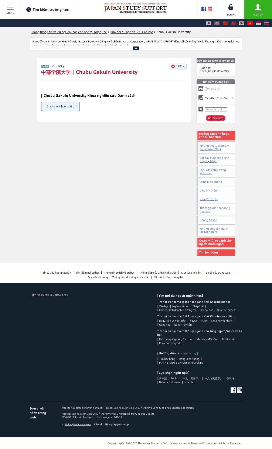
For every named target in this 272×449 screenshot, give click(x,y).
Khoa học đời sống (207, 339)
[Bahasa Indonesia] (258, 23)
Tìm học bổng (208, 252)
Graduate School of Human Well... (63, 106)
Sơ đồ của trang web (218, 272)
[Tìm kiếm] (216, 118)
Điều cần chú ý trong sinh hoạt (213, 171)
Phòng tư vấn (208, 220)
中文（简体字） (192, 378)
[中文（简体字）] (225, 23)
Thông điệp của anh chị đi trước (157, 272)
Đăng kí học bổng (211, 182)
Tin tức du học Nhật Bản (57, 272)
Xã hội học (207, 310)
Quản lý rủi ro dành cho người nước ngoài (215, 242)
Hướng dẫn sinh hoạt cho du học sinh (214, 135)
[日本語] (208, 23)
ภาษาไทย (189, 382)
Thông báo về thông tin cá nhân (130, 277)
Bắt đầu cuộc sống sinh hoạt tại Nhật (214, 159)
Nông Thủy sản (183, 325)
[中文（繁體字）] (233, 23)
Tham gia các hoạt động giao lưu (215, 209)
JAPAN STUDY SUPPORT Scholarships (181, 363)
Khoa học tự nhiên (221, 321)
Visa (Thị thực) (209, 199)
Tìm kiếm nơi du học (87, 272)
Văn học (164, 306)
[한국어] (242, 23)
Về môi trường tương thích (169, 277)
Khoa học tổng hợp (170, 343)
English (175, 378)
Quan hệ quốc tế (226, 310)
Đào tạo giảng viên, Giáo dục (176, 339)
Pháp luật (198, 306)
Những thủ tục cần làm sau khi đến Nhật (214, 147)
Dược (204, 321)
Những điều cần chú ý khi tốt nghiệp (214, 230)
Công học (164, 325)
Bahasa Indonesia (169, 382)
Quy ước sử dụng (98, 277)
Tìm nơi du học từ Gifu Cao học (50, 295)
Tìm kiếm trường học (51, 9)
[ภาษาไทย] (267, 23)
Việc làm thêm (209, 190)
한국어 (230, 378)
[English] (217, 23)
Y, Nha (193, 321)
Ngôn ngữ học (180, 306)
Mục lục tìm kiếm (191, 272)
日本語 (163, 378)
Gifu (53, 66)
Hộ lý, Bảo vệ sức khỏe (172, 321)
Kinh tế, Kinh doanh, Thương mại (178, 310)
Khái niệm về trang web (78, 424)
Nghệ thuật (228, 339)
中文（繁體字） (213, 378)
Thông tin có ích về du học (119, 272)
